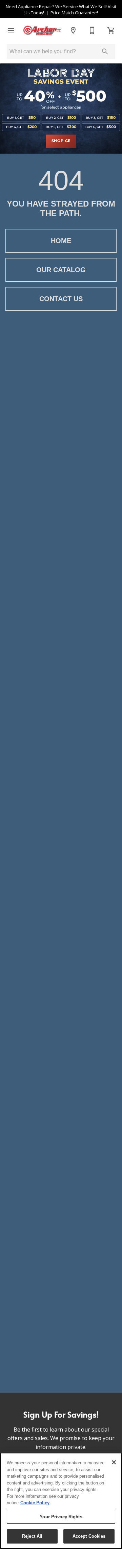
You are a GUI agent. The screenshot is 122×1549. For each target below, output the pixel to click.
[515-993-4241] (92, 30)
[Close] (113, 1462)
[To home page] (42, 30)
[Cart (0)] (111, 30)
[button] (11, 30)
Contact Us (61, 298)
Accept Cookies (89, 1536)
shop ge (61, 141)
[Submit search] (105, 51)
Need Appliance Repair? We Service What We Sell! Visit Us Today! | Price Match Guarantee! (61, 9)
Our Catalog (61, 269)
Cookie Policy (34, 1502)
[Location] (73, 30)
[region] (61, 1501)
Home (61, 240)
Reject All (32, 1536)
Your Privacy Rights (61, 1516)
